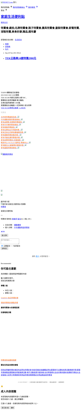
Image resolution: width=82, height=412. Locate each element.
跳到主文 (4, 22)
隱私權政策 (53, 382)
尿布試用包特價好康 (24, 370)
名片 (7, 49)
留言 (19, 219)
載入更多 (4, 235)
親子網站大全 (75, 372)
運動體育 (17, 225)
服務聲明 (61, 382)
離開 (12, 408)
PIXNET (25, 382)
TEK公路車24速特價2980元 (20, 58)
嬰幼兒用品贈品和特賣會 (42, 375)
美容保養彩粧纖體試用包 (41, 370)
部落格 (7, 47)
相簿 (7, 44)
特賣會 (3, 207)
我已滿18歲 (5, 408)
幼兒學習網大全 (50, 372)
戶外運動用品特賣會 (21, 227)
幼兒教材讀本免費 (63, 372)
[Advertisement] (17, 75)
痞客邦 (14, 219)
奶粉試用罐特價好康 (8, 370)
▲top (3, 231)
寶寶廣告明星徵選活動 (17, 372)
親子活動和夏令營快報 (35, 372)
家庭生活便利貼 (13, 17)
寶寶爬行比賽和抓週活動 (60, 370)
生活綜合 (18, 40)
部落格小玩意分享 (8, 375)
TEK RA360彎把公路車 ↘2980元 (13, 108)
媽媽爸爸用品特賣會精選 (24, 375)
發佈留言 (4, 248)
